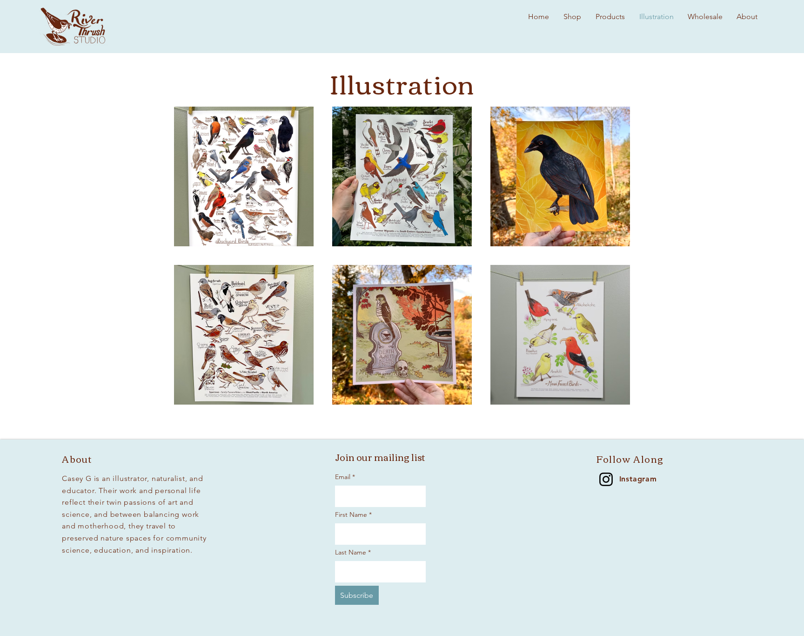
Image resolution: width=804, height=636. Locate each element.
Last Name (353, 552)
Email (345, 477)
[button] (705, 16)
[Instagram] (606, 479)
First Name (353, 514)
